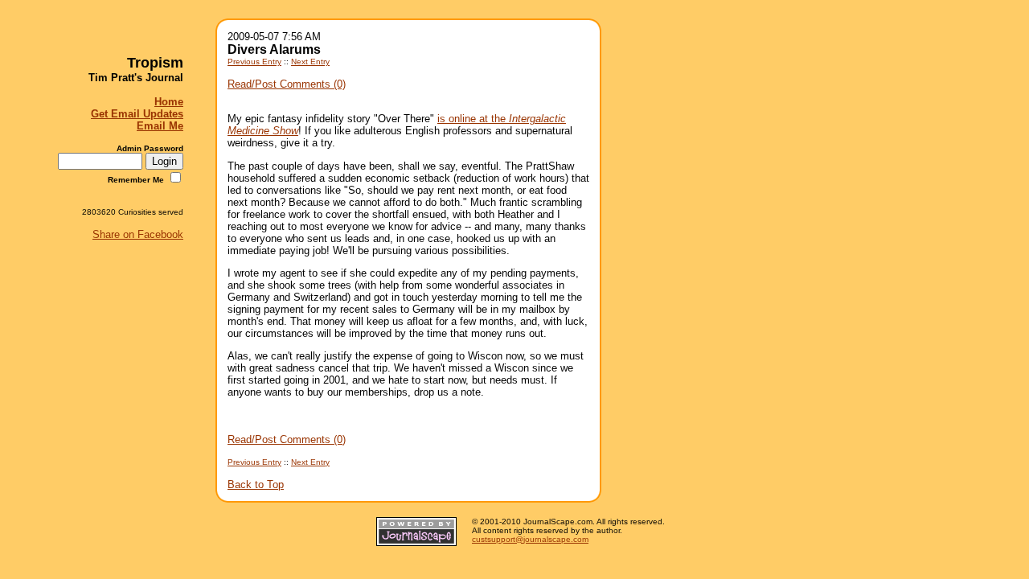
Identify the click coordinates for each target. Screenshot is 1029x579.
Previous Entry (254, 61)
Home (168, 102)
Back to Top (256, 484)
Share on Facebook (137, 234)
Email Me (160, 126)
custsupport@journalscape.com (530, 539)
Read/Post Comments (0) (287, 84)
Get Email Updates (137, 114)
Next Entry (310, 61)
